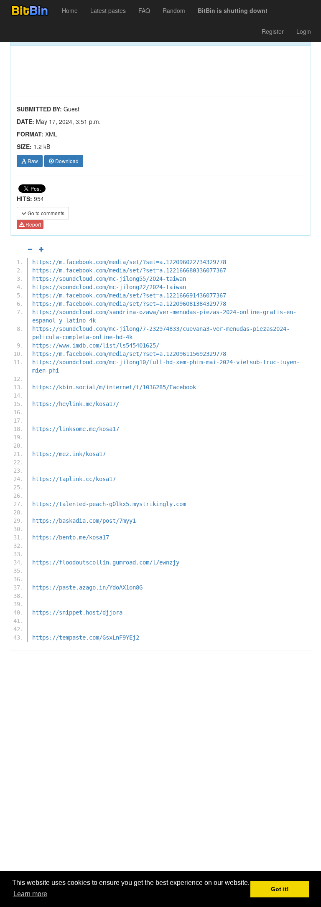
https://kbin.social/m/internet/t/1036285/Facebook (114, 387)
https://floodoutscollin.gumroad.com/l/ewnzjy (105, 562)
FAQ (144, 10)
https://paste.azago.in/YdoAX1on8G (87, 587)
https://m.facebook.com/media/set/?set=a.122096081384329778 (129, 303)
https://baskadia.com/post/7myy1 (84, 520)
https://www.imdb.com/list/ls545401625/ (95, 345)
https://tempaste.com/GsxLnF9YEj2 (85, 637)
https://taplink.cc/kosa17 (74, 479)
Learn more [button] (30, 893)
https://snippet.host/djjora (77, 612)
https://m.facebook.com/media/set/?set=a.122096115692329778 (129, 353)
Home (70, 10)
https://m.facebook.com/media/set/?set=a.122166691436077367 (129, 295)
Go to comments (45, 213)
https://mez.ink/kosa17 (69, 454)
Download (66, 160)
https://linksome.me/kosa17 (75, 429)
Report (32, 224)
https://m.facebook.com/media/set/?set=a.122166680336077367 (129, 270)
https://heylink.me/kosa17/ (75, 404)
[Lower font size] (30, 249)
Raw (32, 160)
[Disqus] (160, 763)
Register (273, 31)
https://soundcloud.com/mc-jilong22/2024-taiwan (109, 287)
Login (303, 31)
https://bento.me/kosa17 (70, 537)
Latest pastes (108, 10)
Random (174, 10)
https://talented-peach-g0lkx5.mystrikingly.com (109, 504)
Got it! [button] (280, 889)
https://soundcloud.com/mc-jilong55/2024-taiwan (109, 278)
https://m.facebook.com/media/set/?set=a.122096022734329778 (129, 262)
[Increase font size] (41, 249)
